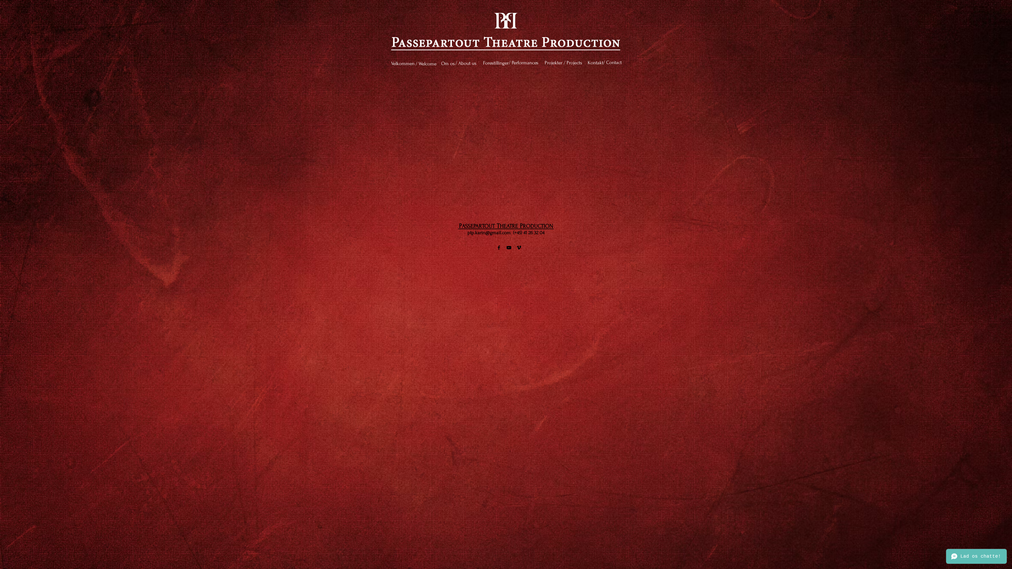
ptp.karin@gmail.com (489, 233)
